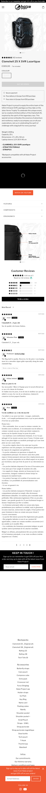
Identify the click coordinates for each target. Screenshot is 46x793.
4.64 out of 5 (28, 275)
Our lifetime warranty (23, 762)
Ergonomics (9, 216)
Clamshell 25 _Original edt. (23, 644)
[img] (7, 314)
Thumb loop (23, 744)
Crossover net (23, 682)
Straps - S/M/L (23, 723)
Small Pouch (23, 720)
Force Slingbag (23, 686)
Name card (23, 703)
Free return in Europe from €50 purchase (20, 99)
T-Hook (23, 740)
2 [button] (20, 545)
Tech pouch (23, 737)
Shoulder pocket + (23, 716)
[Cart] (43, 7)
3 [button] (23, 545)
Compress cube (23, 675)
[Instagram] (21, 789)
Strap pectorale (23, 727)
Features (8, 204)
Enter (36, 779)
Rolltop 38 (23, 654)
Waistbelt (23, 747)
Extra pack (23, 679)
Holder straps (23, 693)
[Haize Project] (23, 7)
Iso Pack (23, 696)
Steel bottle (23, 734)
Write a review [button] (23, 299)
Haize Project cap (23, 689)
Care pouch (23, 672)
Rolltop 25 (23, 651)
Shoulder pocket (23, 713)
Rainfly (23, 710)
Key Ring (23, 699)
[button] (7, 57)
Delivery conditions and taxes (23, 765)
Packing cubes (23, 706)
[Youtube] (25, 789)
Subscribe (36, 567)
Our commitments (23, 758)
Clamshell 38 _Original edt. (23, 647)
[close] (43, 768)
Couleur (5, 71)
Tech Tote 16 (23, 658)
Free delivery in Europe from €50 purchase (21, 96)
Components (9, 210)
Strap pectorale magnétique (23, 730)
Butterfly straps (23, 668)
